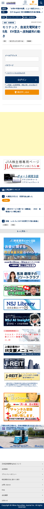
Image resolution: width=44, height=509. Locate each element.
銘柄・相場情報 (9, 23)
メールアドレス (11, 55)
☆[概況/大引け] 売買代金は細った (19, 196)
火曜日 (5, 225)
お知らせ (5, 500)
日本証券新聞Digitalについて (11, 464)
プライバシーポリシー (9, 474)
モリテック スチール (16, 41)
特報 (13, 225)
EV (5, 41)
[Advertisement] (22, 134)
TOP (3, 17)
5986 (29, 41)
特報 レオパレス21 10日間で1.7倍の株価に (22, 221)
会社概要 (5, 495)
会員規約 (5, 469)
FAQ (3, 490)
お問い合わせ (6, 485)
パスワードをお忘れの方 (15, 73)
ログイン (25, 4)
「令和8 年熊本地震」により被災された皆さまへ (25, 8)
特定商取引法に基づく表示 (10, 479)
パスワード (9, 65)
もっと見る (21, 231)
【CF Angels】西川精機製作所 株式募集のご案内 (25, 12)
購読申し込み (33, 4)
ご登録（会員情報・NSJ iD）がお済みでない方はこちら (21, 86)
